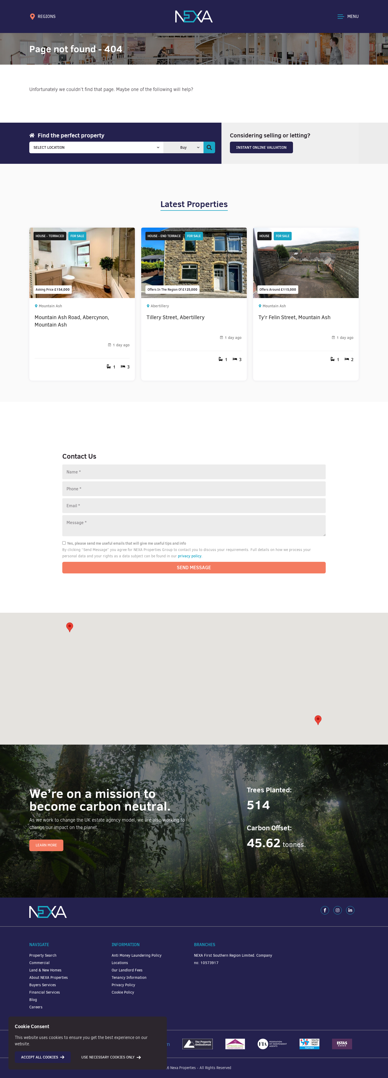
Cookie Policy (123, 992)
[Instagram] (337, 910)
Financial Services (44, 992)
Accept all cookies (39, 1057)
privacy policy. (190, 556)
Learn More (46, 845)
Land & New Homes (45, 970)
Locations (120, 962)
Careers (35, 1007)
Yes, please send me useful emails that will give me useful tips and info (126, 543)
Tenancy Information (129, 977)
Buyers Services (42, 985)
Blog (33, 999)
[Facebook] (325, 910)
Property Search (42, 955)
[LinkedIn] (350, 910)
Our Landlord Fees (127, 970)
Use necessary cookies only (108, 1057)
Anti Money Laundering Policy (137, 955)
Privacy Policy (123, 985)
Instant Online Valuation (261, 147)
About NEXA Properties (48, 977)
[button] (318, 720)
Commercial (39, 962)
